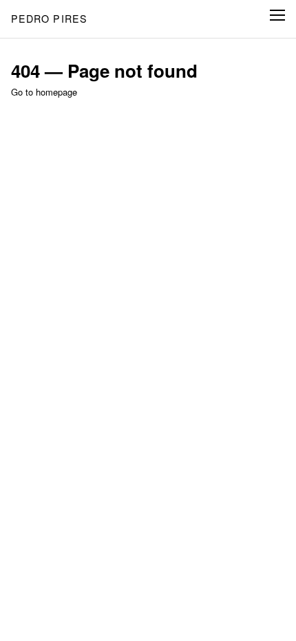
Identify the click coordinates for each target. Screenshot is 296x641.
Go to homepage (44, 91)
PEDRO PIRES (49, 18)
